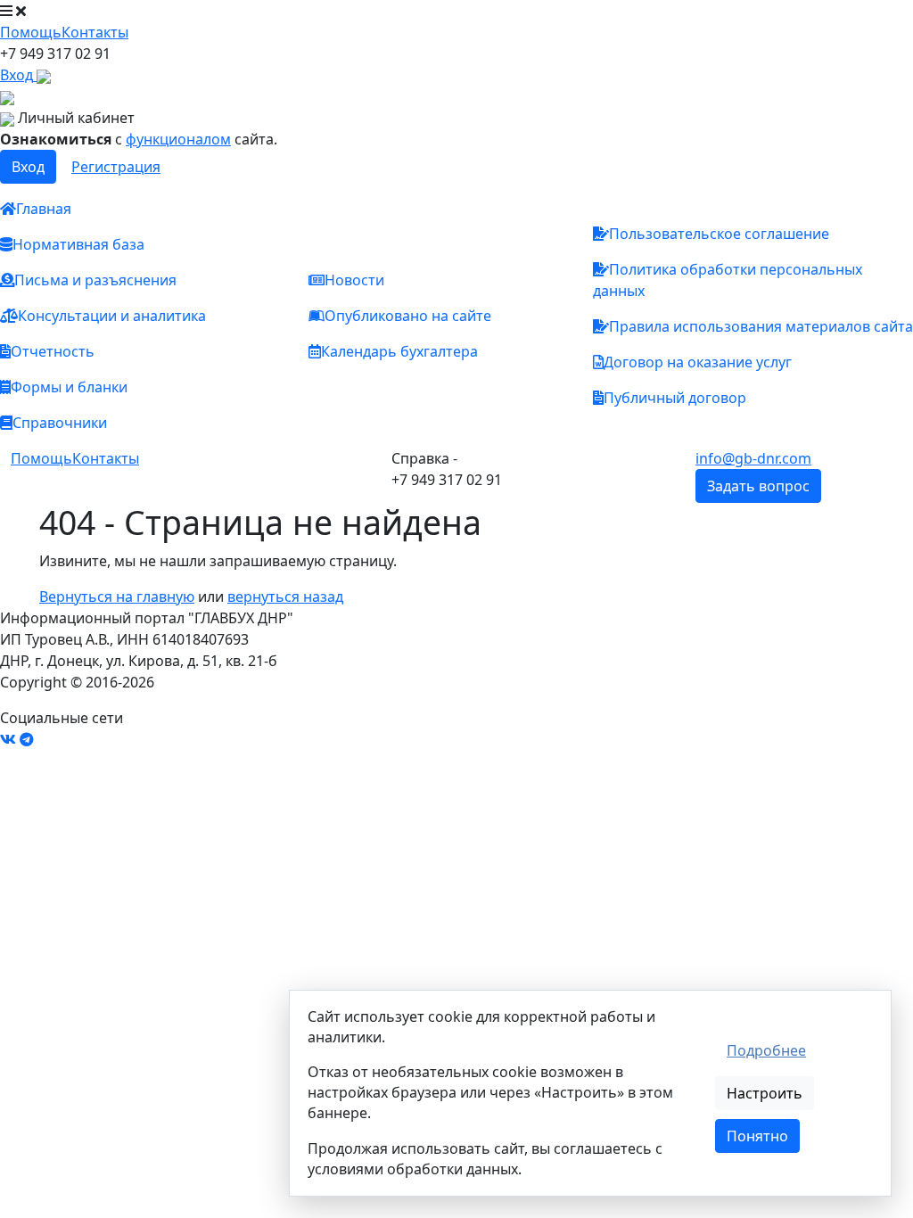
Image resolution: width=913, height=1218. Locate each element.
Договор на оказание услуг (698, 362)
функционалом (178, 139)
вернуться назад (285, 596)
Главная (43, 208)
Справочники (59, 422)
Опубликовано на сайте (408, 315)
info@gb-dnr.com (753, 458)
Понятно (757, 1136)
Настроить (764, 1093)
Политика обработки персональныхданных (727, 279)
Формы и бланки (69, 387)
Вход (28, 167)
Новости (354, 280)
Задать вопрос (758, 486)
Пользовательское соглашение (719, 233)
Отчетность (53, 351)
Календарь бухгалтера (399, 351)
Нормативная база (78, 244)
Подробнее (766, 1050)
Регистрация (115, 167)
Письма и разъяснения (95, 280)
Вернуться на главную (116, 596)
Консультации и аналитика (112, 315)
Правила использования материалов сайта (761, 326)
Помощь (31, 32)
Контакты (95, 32)
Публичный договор (675, 397)
